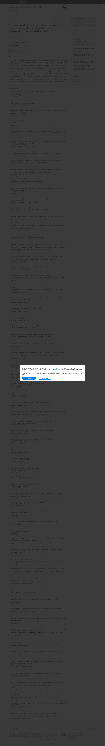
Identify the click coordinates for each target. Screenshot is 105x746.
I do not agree (45, 378)
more (29, 370)
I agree (29, 378)
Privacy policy (58, 369)
